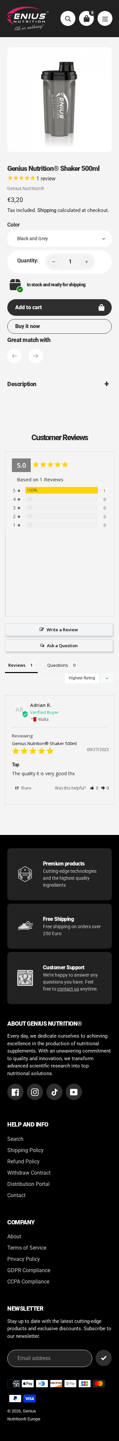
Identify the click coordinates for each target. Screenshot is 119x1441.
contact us (68, 989)
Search (15, 1139)
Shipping (46, 210)
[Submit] (104, 1358)
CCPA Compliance (28, 1281)
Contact (16, 1195)
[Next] (35, 356)
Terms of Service (26, 1248)
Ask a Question (62, 646)
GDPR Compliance (28, 1270)
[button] (94, 788)
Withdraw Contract (29, 1173)
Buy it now (27, 326)
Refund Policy (23, 1161)
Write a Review (62, 630)
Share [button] (25, 788)
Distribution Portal (28, 1184)
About (14, 1236)
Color (13, 225)
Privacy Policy (23, 1259)
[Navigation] (105, 18)
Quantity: (28, 260)
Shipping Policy (25, 1150)
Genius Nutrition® (25, 188)
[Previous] (14, 356)
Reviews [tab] (16, 665)
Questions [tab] (57, 665)
